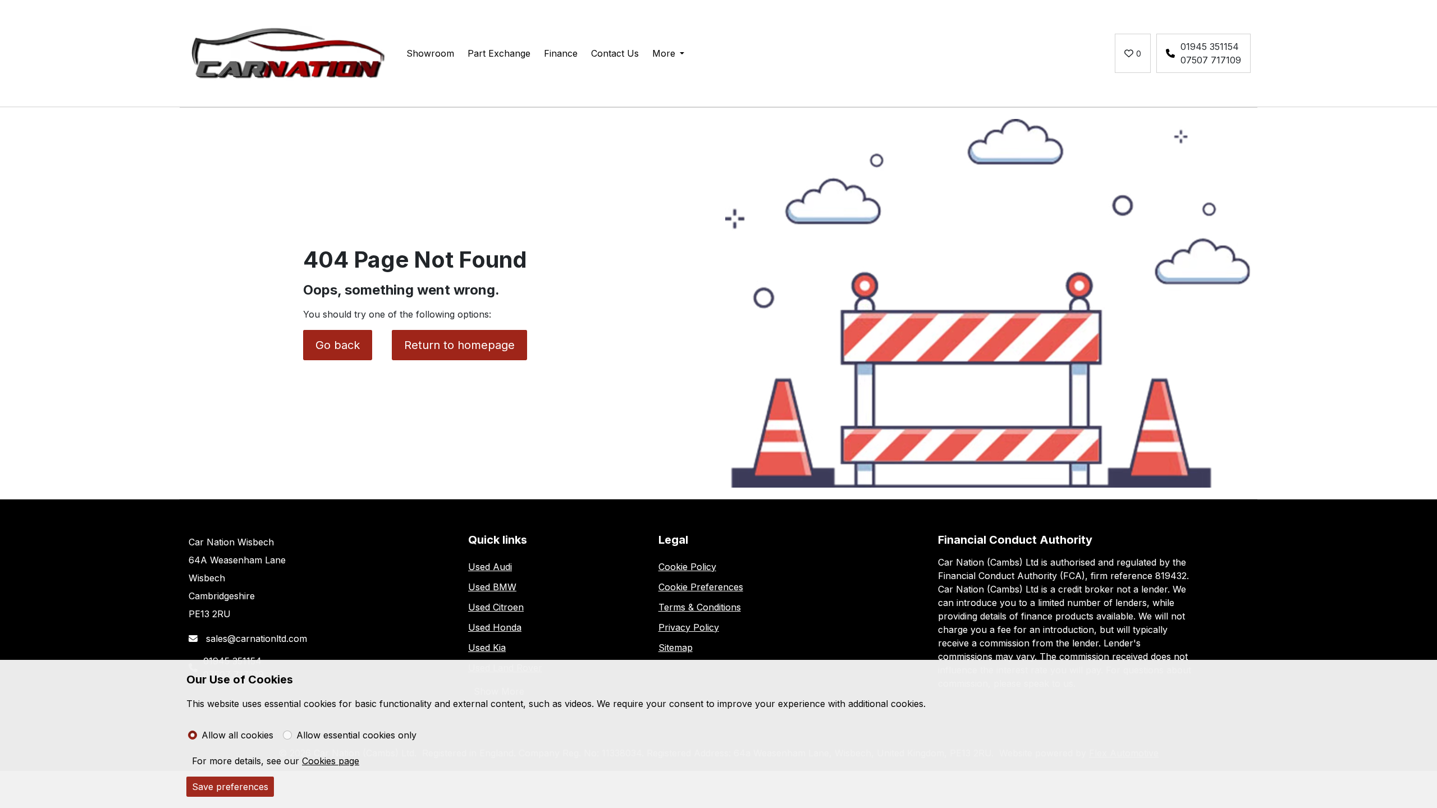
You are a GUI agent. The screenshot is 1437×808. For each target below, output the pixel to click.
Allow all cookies (237, 735)
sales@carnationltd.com (255, 638)
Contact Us (615, 53)
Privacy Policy (688, 627)
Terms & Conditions (699, 607)
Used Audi (490, 566)
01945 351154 (1209, 46)
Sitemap (675, 647)
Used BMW (492, 587)
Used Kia (487, 647)
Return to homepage (459, 345)
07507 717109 (1210, 60)
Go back (337, 345)
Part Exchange (499, 53)
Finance (561, 53)
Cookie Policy (687, 566)
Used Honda (494, 627)
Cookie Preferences (700, 587)
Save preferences (230, 786)
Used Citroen (496, 607)
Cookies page (330, 760)
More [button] (663, 53)
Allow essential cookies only (356, 735)
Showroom (430, 53)
